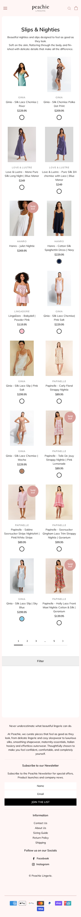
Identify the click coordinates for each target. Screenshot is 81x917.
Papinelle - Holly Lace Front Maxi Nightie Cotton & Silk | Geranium (59, 607)
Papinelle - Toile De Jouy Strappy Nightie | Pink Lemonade (59, 459)
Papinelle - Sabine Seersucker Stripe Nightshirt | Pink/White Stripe (22, 533)
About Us (40, 828)
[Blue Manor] (22, 187)
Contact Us (40, 823)
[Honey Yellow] (59, 401)
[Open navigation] (5, 8)
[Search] (69, 8)
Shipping (40, 842)
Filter (40, 661)
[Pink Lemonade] (59, 475)
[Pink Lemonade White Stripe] (22, 549)
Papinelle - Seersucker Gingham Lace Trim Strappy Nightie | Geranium (59, 533)
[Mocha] (22, 471)
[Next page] (63, 641)
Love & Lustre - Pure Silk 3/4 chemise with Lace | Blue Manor (59, 175)
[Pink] (22, 331)
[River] (22, 117)
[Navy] (59, 261)
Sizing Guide (40, 833)
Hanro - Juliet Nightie (22, 246)
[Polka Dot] (59, 117)
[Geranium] (59, 549)
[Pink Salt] (59, 331)
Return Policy (41, 837)
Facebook (42, 858)
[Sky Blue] (22, 619)
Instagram (42, 864)
